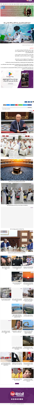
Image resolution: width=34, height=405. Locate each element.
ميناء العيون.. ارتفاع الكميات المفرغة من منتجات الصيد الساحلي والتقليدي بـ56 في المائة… (28, 300)
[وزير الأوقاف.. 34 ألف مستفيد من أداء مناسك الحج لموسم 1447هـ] (17, 122)
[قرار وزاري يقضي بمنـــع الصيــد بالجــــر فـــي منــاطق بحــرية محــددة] (28, 309)
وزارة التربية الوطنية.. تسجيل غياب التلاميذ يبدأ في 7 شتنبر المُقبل (28, 267)
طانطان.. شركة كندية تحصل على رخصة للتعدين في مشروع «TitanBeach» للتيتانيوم (28, 332)
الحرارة (29, 101)
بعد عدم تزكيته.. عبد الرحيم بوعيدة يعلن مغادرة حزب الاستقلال (17, 331)
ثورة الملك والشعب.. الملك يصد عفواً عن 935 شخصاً (17, 379)
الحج (31, 101)
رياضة (3, 4)
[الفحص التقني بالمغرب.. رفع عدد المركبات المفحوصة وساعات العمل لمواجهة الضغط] (17, 341)
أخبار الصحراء (21, 4)
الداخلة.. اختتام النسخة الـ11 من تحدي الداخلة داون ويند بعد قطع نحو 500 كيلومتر (6, 364)
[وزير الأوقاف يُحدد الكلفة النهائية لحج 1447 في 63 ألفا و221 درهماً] (17, 146)
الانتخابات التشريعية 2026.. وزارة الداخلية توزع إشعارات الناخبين (6, 299)
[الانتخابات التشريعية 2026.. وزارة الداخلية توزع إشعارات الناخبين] (5, 293)
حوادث (10, 4)
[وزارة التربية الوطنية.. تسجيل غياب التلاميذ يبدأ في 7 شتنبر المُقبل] (28, 261)
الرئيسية (31, 4)
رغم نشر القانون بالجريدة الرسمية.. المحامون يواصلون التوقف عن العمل (17, 267)
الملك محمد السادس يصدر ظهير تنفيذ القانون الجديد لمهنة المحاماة (17, 363)
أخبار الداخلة (28, 4)
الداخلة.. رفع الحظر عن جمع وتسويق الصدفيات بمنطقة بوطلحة (6, 267)
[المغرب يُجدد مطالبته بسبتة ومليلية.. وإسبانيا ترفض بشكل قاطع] (5, 325)
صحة (8, 4)
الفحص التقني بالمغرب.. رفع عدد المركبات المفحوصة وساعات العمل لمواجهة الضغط (17, 348)
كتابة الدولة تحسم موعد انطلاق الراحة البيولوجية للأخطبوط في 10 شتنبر (28, 284)
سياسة (12, 4)
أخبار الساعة (17, 4)
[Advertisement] (7, 53)
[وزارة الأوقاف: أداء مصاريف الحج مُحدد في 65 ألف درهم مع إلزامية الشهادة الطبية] (17, 193)
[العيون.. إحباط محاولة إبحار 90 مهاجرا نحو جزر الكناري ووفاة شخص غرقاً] (28, 341)
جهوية (15, 4)
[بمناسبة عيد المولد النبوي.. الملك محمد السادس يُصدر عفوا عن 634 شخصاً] (17, 293)
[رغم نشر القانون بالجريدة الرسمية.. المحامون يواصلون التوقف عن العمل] (17, 261)
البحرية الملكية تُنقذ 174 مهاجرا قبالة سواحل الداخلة (17, 283)
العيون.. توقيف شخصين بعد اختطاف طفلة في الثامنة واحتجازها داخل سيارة (28, 380)
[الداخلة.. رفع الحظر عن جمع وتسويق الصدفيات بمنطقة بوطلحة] (5, 261)
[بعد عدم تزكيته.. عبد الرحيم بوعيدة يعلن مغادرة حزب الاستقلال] (17, 325)
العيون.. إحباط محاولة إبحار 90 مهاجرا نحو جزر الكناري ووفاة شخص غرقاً (28, 348)
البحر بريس (25, 4)
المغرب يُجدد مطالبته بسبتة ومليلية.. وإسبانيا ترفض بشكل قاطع (6, 332)
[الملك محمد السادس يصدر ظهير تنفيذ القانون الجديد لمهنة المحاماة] (17, 357)
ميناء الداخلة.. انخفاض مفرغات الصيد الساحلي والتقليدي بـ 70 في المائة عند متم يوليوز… (17, 316)
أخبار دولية (32, 207)
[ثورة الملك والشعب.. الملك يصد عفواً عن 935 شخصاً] (17, 373)
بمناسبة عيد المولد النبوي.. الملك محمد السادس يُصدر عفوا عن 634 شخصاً (17, 300)
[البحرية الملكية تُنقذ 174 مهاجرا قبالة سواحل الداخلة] (17, 277)
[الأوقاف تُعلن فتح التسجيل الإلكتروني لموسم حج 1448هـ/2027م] (17, 170)
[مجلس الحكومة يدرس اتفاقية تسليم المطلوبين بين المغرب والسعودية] (17, 241)
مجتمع (6, 4)
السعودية (26, 101)
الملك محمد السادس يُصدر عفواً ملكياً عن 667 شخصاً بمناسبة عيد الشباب (28, 364)
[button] (29, 105)
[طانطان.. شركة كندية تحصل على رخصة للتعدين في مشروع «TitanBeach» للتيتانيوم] (28, 325)
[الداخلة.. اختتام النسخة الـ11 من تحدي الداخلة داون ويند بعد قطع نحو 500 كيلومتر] (5, 357)
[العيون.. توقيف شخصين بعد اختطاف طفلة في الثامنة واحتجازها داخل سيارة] (28, 373)
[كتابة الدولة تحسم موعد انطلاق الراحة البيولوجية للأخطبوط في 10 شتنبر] (28, 277)
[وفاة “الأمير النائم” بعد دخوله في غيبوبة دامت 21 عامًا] (17, 217)
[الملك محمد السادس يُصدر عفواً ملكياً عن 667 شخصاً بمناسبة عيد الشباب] (28, 357)
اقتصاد (32, 320)
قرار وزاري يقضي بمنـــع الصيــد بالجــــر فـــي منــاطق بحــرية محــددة (28, 315)
